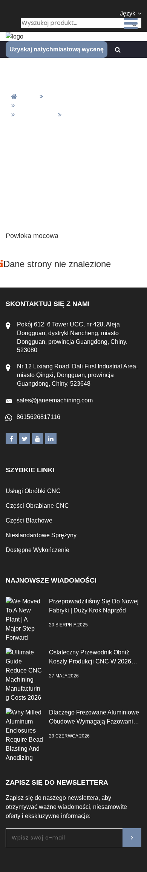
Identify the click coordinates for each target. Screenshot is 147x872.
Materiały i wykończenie (52, 105)
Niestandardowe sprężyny (41, 535)
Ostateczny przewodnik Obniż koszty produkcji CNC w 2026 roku (90, 657)
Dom (29, 96)
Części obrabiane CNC (37, 505)
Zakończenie (36, 114)
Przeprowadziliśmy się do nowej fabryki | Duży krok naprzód (94, 606)
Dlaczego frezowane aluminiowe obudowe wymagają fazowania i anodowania (94, 717)
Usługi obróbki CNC (33, 491)
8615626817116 (38, 417)
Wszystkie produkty (74, 96)
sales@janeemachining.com (55, 400)
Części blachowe (29, 520)
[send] (131, 837)
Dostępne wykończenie (37, 550)
